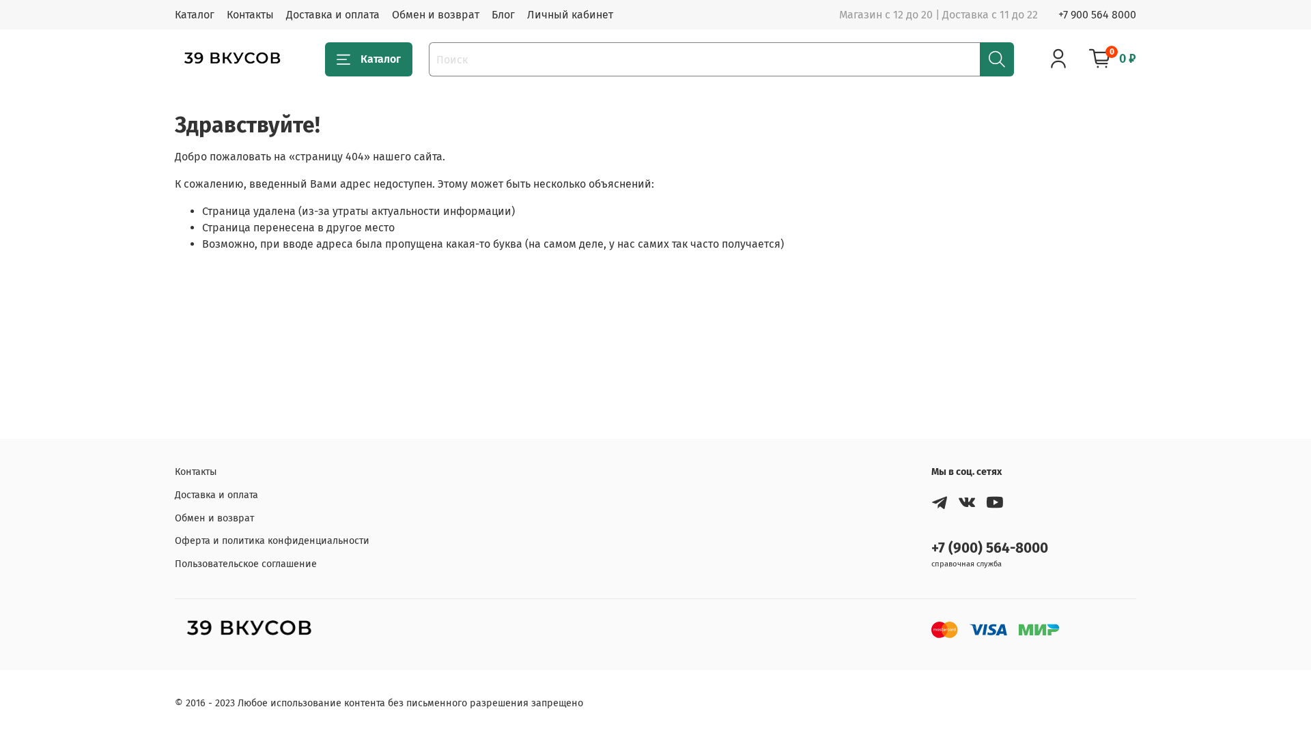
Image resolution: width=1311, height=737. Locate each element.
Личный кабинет (570, 14)
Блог (503, 14)
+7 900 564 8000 (1097, 14)
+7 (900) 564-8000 (989, 548)
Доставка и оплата (333, 14)
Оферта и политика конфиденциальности (272, 541)
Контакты (250, 14)
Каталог (194, 14)
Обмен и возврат (435, 14)
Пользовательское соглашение (246, 564)
